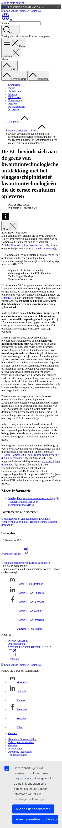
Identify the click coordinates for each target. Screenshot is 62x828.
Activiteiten (14, 91)
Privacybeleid (15, 748)
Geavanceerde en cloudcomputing (19, 518)
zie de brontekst (44, 248)
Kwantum (44, 518)
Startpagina (14, 84)
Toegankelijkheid (17, 754)
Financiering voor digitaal (15, 521)
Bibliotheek (14, 97)
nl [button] (11, 19)
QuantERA (7, 297)
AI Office (13, 109)
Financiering (15, 100)
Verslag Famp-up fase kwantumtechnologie (31, 498)
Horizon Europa (39, 521)
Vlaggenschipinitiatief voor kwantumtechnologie (23, 503)
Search (5, 23)
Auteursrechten (16, 643)
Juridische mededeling (20, 751)
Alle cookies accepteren (33, 809)
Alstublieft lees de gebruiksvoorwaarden (23, 245)
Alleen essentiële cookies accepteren (37, 819)
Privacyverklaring (18, 640)
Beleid (11, 87)
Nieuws (12, 94)
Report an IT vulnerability (22, 739)
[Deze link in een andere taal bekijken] (47, 245)
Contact (12, 733)
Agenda (12, 103)
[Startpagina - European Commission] (21, 10)
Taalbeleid (13, 658)
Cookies (12, 745)
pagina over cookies (27, 778)
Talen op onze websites (21, 742)
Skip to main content (12, 2)
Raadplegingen (16, 106)
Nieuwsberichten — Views (23, 130)
